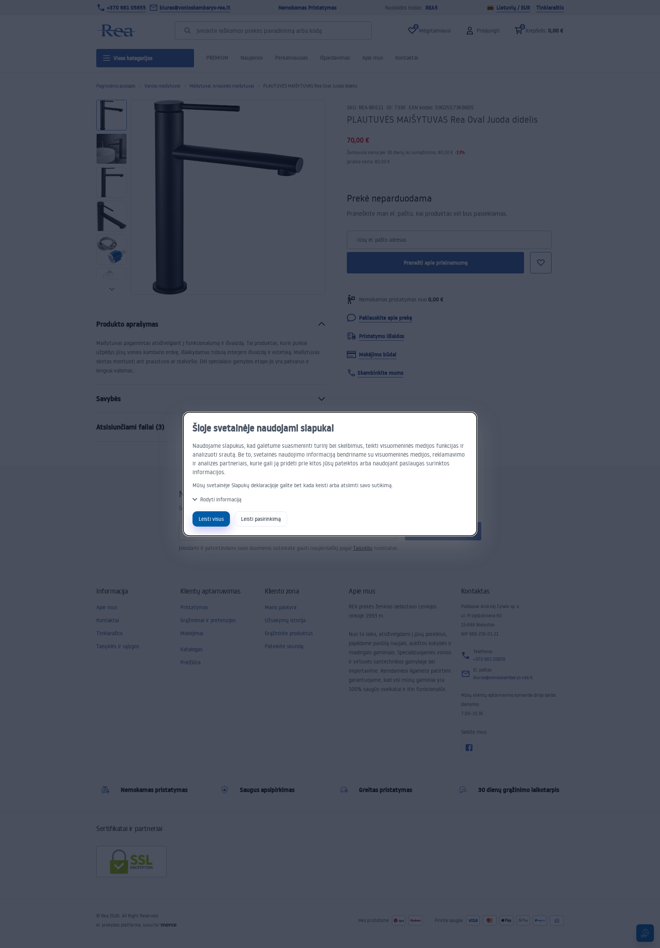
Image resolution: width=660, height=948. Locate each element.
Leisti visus (211, 518)
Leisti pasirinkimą (261, 518)
